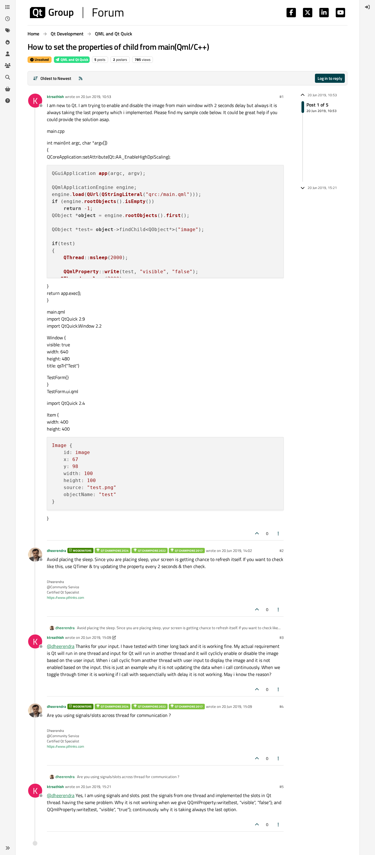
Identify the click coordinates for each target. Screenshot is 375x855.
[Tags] (7, 30)
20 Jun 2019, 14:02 (237, 550)
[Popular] (7, 42)
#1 (281, 96)
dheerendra (56, 550)
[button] (7, 848)
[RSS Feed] (80, 78)
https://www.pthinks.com (65, 597)
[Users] (7, 54)
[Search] (7, 77)
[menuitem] (367, 7)
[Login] (367, 7)
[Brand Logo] (76, 12)
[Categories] (7, 7)
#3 (281, 637)
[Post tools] (278, 533)
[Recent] (7, 18)
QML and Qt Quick (74, 59)
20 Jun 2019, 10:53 (96, 96)
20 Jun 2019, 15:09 (96, 637)
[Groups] (7, 65)
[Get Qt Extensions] (7, 89)
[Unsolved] (7, 100)
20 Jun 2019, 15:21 (96, 786)
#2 (281, 550)
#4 (281, 706)
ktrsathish (55, 96)
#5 (281, 786)
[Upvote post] (257, 533)
